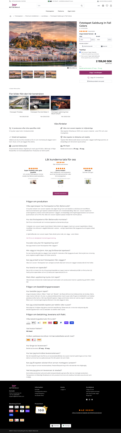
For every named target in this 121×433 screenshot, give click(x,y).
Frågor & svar (90, 389)
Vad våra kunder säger (92, 393)
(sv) (99, 5)
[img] (60, 162)
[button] (15, 74)
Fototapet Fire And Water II (40, 112)
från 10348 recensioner (60, 164)
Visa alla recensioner (60, 193)
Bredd (98, 36)
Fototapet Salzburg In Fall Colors (61, 16)
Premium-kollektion (32, 16)
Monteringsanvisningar (93, 391)
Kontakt (37, 389)
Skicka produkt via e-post (96, 81)
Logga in (63, 389)
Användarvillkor (39, 395)
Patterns (61, 11)
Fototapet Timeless (16, 112)
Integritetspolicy (39, 393)
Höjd (80, 36)
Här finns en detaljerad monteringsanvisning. (41, 238)
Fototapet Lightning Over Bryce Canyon (59, 112)
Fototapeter (50, 11)
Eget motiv (71, 11)
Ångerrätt (89, 395)
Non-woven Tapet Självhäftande (90, 56)
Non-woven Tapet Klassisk (90, 53)
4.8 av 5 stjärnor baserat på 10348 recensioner (87, 413)
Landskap (44, 16)
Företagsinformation (41, 391)
